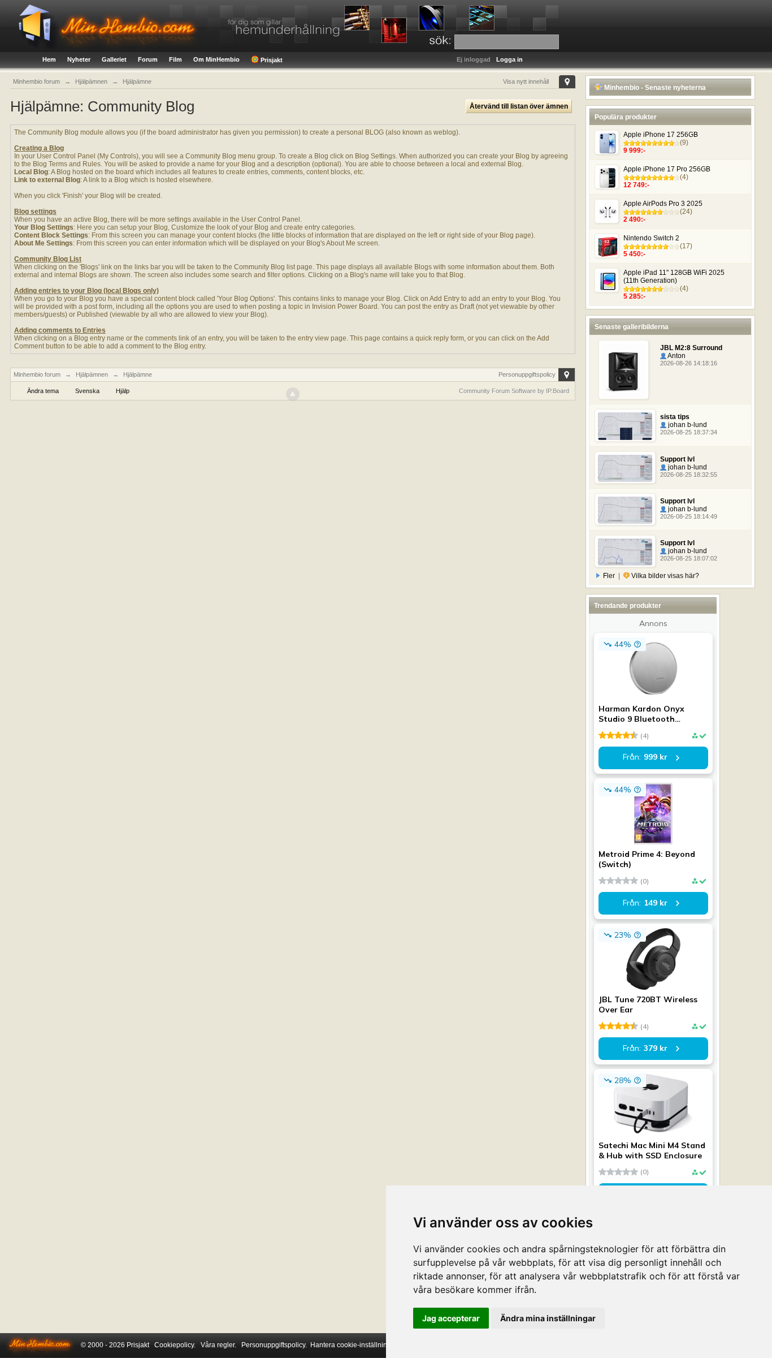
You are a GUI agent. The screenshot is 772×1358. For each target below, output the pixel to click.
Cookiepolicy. (175, 1345)
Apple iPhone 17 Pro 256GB (666, 169)
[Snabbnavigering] (567, 81)
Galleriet (114, 59)
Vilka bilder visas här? (664, 576)
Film (175, 59)
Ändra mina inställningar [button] (548, 1318)
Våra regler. (218, 1345)
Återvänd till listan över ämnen (519, 106)
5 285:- (634, 296)
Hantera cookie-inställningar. (354, 1345)
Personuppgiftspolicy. (274, 1345)
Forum (148, 59)
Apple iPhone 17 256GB (660, 135)
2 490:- (634, 219)
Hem (49, 59)
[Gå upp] (293, 394)
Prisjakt (271, 60)
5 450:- (634, 254)
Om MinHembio (216, 59)
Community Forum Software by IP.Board (514, 390)
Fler (609, 576)
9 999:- (634, 150)
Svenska (87, 390)
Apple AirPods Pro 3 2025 (662, 204)
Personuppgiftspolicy (527, 374)
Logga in (509, 59)
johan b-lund (686, 425)
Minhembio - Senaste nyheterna (654, 88)
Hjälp (122, 390)
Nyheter (78, 59)
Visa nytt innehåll (526, 81)
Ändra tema (43, 390)
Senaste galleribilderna (632, 327)
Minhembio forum (37, 374)
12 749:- (636, 185)
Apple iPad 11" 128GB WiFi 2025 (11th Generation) (674, 276)
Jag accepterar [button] (451, 1318)
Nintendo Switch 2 (651, 238)
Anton (676, 356)
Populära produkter (626, 117)
